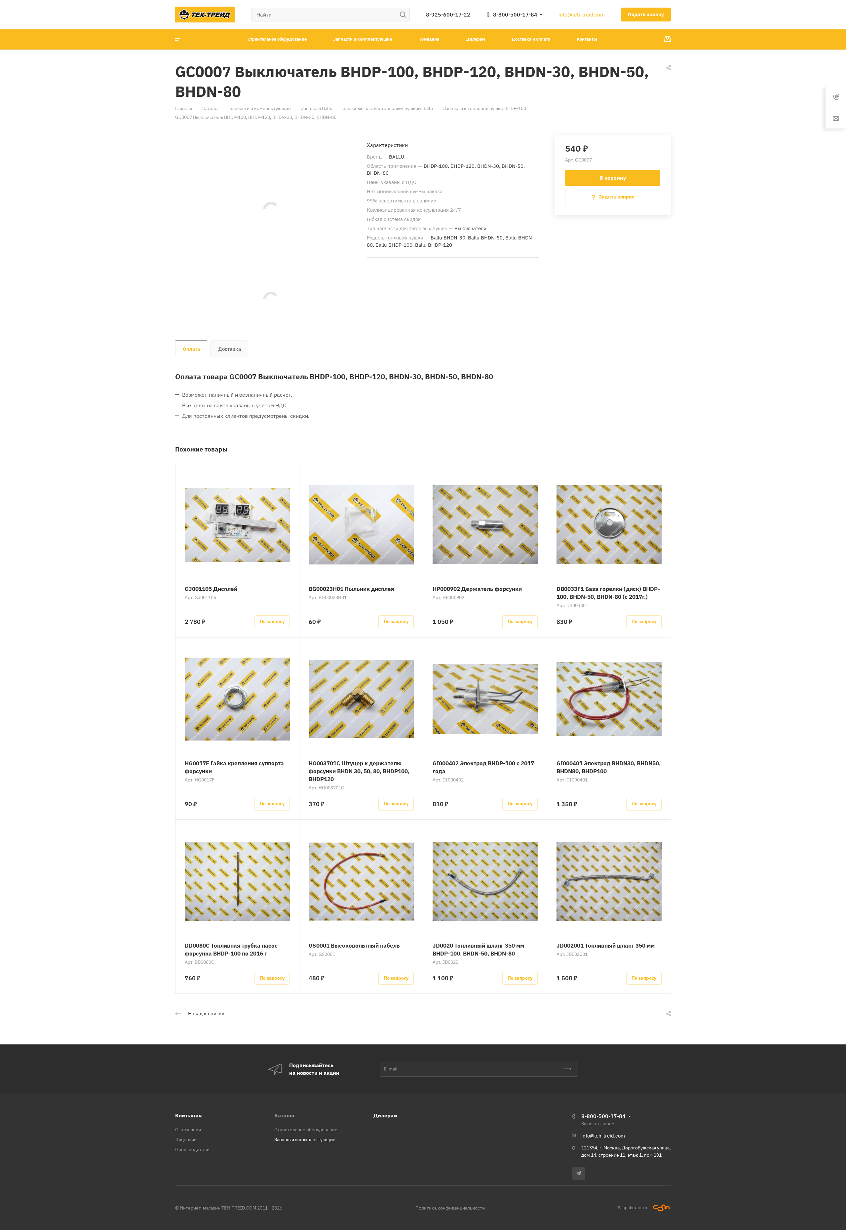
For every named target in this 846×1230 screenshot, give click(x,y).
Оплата (191, 349)
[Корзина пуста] (667, 39)
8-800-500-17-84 (515, 14)
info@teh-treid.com (581, 14)
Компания (188, 1115)
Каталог (284, 1115)
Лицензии (186, 1139)
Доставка (229, 349)
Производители (192, 1149)
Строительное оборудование (305, 1130)
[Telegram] (578, 1173)
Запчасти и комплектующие (304, 1139)
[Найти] (405, 14)
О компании (188, 1130)
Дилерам (385, 1115)
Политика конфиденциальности (450, 1208)
